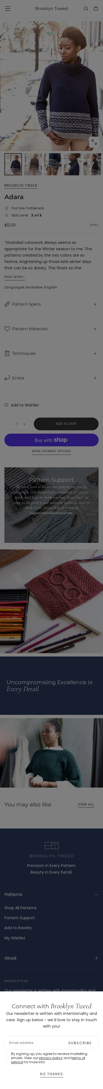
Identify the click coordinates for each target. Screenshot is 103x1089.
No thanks (51, 1074)
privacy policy (51, 1058)
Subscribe (80, 1043)
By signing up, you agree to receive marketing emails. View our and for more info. (49, 1058)
